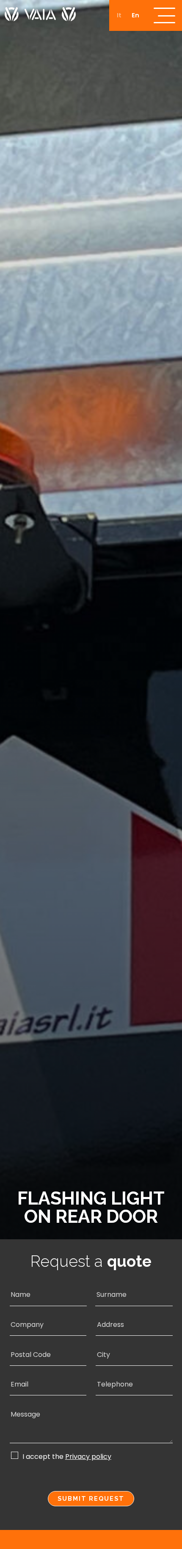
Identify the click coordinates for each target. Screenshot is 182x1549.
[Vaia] (40, 10)
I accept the (66, 1456)
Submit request (91, 1498)
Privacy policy (88, 1457)
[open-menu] (164, 15)
